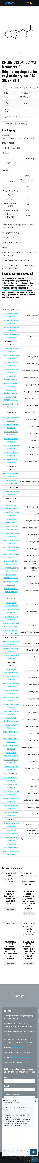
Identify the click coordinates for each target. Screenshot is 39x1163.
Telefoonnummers (11, 1095)
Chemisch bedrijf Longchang (25, 1156)
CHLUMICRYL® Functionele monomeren (20, 117)
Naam (6, 1077)
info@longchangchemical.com (14, 290)
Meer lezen (10, 909)
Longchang (23, 1158)
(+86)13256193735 (18, 1047)
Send (33, 1152)
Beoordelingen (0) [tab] (21, 124)
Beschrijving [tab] (8, 124)
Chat (34, 1159)
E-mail (7, 1086)
